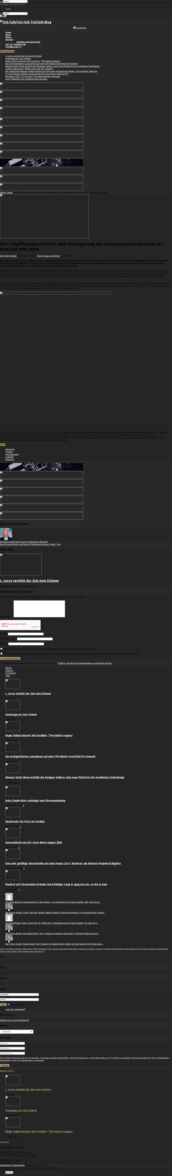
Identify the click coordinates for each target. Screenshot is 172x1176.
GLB (140, 949)
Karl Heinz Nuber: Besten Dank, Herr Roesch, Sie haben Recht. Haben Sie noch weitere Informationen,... (54, 944)
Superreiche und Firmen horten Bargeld (24, 542)
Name (3, 634)
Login (8, 9)
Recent (8, 668)
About (8, 37)
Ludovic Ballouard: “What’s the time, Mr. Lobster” (29, 69)
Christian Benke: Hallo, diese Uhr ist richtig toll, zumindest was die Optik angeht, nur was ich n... (51, 923)
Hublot (126, 949)
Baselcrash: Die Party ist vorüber (25, 821)
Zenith (2, 949)
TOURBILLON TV (13, 47)
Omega (81, 949)
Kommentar (6, 616)
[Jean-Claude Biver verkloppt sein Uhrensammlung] (12, 795)
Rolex (49, 949)
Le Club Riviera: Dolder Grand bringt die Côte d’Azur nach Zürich (36, 74)
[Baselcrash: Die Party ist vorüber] (12, 816)
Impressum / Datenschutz (12, 1165)
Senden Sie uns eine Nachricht (14, 1020)
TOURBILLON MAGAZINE (28, 42)
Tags (7, 675)
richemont (55, 949)
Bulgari (13, 951)
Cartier (8, 951)
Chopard (3, 951)
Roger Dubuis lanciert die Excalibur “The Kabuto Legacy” (32, 61)
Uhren (10, 192)
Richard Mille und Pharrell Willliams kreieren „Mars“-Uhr (30, 544)
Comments (10, 673)
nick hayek (98, 949)
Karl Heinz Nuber (8, 256)
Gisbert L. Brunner (149, 949)
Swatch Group (27, 949)
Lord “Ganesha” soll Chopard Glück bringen (26, 79)
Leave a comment (52, 256)
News (8, 35)
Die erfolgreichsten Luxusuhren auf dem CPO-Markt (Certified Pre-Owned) (41, 63)
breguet (19, 951)
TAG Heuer (18, 949)
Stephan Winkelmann (40, 949)
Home (8, 32)
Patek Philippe (73, 949)
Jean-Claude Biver (118, 949)
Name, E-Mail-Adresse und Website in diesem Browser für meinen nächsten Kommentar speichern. (50, 649)
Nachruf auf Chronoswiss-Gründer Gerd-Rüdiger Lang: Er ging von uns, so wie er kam (56, 884)
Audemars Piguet (28, 951)
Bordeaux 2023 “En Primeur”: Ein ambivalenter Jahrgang (32, 76)
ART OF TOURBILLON (15, 44)
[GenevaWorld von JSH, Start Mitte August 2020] (12, 837)
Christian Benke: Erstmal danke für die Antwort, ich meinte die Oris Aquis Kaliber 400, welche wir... (53, 902)
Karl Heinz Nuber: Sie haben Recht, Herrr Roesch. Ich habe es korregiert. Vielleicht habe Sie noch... (52, 933)
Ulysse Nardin (10, 949)
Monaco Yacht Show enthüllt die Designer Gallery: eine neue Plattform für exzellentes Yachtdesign (52, 66)
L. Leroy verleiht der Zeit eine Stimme (23, 56)
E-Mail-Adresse (8, 639)
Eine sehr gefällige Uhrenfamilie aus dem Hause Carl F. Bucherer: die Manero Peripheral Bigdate (63, 863)
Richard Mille (63, 949)
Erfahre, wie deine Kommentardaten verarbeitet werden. (85, 663)
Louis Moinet (107, 949)
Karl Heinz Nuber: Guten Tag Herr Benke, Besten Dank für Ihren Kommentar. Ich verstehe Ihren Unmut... (55, 912)
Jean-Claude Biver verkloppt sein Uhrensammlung (35, 800)
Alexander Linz (39, 951)
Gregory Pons (134, 949)
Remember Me (17, 1004)
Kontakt (9, 39)
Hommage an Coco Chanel (18, 58)
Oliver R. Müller (89, 949)
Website (4, 643)
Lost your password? (15, 1009)
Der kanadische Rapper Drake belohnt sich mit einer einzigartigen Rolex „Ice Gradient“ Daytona (51, 71)
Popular (9, 670)
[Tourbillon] (79, 28)
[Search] (1, 14)
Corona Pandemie (162, 949)
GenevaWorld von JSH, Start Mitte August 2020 (33, 842)
